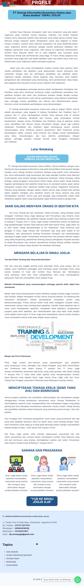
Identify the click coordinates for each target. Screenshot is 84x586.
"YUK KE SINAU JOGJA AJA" (42, 500)
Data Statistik (12, 552)
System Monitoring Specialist (19, 555)
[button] (77, 579)
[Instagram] (37, 544)
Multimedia (11, 562)
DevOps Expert (12, 558)
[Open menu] (79, 4)
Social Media (12, 565)
